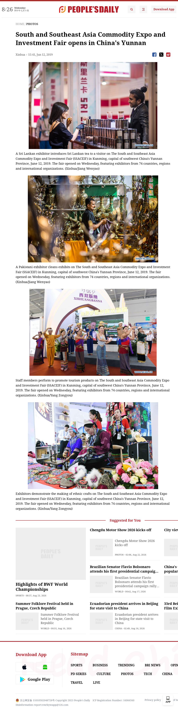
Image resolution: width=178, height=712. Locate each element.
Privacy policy (153, 700)
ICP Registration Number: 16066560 (113, 700)
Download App (163, 9)
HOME (20, 24)
